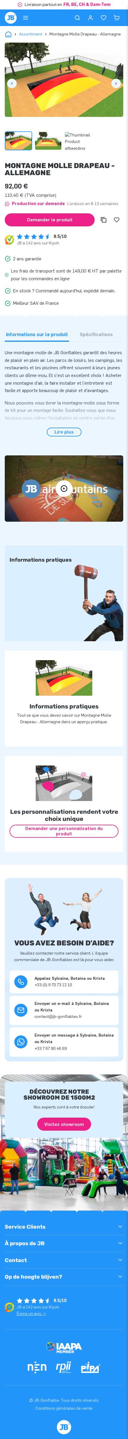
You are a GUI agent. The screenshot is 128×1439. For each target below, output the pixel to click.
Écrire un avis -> (31, 1313)
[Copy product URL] (103, 219)
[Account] (90, 17)
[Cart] (116, 17)
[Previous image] (12, 83)
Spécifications (96, 334)
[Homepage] (11, 18)
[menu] (25, 17)
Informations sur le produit (37, 334)
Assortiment (30, 34)
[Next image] (116, 83)
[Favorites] (103, 17)
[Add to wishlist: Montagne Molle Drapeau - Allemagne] (116, 219)
